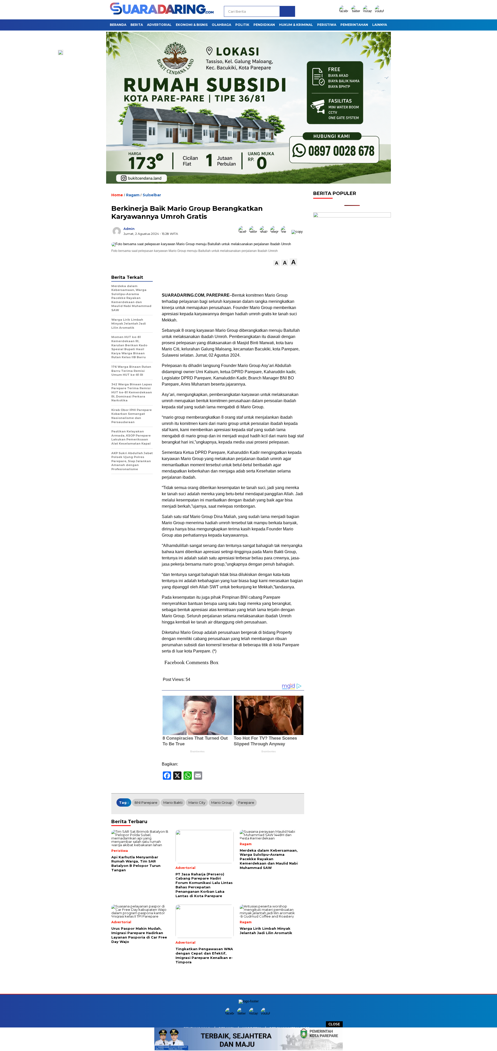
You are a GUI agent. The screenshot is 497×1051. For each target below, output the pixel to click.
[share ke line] (286, 232)
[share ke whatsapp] (265, 232)
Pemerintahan (354, 25)
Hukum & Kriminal (296, 25)
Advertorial (159, 25)
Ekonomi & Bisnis (192, 25)
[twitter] (356, 11)
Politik (242, 25)
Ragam (133, 195)
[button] (276, 263)
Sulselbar (152, 195)
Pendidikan (264, 25)
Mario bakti (172, 802)
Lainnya (379, 25)
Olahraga (221, 25)
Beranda (118, 25)
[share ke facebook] (243, 232)
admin (129, 229)
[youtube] (380, 11)
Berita (136, 25)
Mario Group (221, 802)
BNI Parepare (146, 802)
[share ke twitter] (254, 232)
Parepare (246, 802)
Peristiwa (326, 25)
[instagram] (368, 11)
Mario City (196, 802)
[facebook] (344, 11)
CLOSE (334, 1024)
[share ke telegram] (275, 232)
